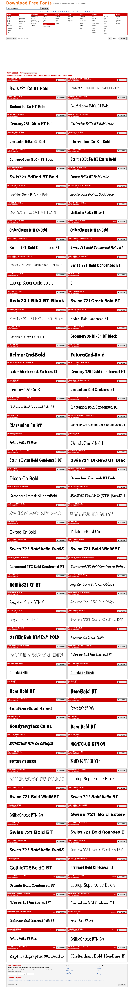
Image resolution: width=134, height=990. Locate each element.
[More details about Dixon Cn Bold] (36, 477)
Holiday (118, 14)
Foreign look (34, 14)
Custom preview (11, 38)
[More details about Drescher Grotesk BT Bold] (97, 477)
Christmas (118, 21)
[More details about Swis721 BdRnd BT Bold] (36, 176)
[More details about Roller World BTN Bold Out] (36, 778)
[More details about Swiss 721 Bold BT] (36, 832)
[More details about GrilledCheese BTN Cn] (36, 814)
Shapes (94, 32)
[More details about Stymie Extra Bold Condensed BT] (36, 460)
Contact (99, 968)
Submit (123, 38)
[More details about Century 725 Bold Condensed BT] (97, 371)
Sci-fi (44, 20)
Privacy (99, 974)
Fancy (9, 14)
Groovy (9, 20)
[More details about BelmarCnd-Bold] (36, 353)
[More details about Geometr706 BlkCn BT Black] (97, 336)
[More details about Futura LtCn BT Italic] (97, 708)
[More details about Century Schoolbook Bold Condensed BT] (36, 371)
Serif (69, 18)
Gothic (57, 14)
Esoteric (94, 25)
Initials (20, 25)
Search (45, 8)
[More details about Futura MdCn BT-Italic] (36, 938)
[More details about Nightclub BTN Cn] (97, 743)
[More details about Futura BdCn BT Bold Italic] (97, 176)
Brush (81, 21)
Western (9, 25)
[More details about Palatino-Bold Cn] (97, 531)
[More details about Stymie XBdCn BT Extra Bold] (97, 159)
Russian (33, 23)
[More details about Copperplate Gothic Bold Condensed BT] (97, 424)
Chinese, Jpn (34, 16)
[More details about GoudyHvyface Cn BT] (36, 725)
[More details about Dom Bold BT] (36, 690)
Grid (20, 26)
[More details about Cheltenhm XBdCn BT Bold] (97, 212)
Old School (10, 21)
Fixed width (70, 20)
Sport (105, 19)
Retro (20, 23)
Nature (105, 18)
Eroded (9, 27)
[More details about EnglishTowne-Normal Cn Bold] (36, 708)
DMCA (98, 972)
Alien (93, 16)
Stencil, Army (22, 21)
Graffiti (81, 25)
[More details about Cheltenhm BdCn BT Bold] (36, 141)
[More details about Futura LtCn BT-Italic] (97, 920)
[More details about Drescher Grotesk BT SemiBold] (36, 495)
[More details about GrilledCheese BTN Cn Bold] (36, 229)
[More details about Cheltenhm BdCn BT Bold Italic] (97, 123)
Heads (105, 21)
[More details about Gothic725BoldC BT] (36, 867)
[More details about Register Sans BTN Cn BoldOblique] (97, 194)
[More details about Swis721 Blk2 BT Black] (36, 300)
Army (105, 30)
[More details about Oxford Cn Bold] (36, 531)
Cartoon (9, 16)
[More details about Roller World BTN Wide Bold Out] (36, 654)
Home (67, 968)
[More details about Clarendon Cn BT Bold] (97, 141)
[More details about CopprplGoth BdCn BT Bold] (36, 159)
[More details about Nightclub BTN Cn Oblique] (36, 743)
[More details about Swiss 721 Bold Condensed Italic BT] (97, 247)
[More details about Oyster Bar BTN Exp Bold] (36, 637)
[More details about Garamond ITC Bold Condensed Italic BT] (97, 566)
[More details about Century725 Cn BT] (36, 389)
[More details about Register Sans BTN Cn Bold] (36, 194)
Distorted (9, 28)
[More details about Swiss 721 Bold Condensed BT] (36, 247)
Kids (105, 23)
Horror (9, 32)
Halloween (118, 20)
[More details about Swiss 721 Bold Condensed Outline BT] (36, 265)
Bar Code (106, 16)
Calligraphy (82, 16)
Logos (105, 26)
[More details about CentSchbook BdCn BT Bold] (97, 105)
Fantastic (94, 27)
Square (45, 16)
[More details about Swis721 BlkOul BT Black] (36, 318)
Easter (117, 18)
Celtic (56, 20)
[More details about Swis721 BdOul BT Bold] (36, 212)
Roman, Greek (35, 21)
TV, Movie (106, 25)
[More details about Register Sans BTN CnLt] (36, 619)
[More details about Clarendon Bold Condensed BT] (97, 407)
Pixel (66, 980)
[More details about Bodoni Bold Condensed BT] (97, 318)
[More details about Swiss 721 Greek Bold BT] (97, 300)
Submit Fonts (69, 970)
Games (93, 30)
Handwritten (83, 20)
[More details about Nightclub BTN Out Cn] (97, 513)
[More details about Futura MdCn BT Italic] (36, 442)
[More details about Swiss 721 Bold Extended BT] (97, 814)
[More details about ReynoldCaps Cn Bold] (97, 761)
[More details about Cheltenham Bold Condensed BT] (97, 389)
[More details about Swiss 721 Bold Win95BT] (97, 548)
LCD (44, 18)
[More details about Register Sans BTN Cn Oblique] (97, 584)
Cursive (46, 980)
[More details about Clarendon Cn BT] (36, 424)
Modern (57, 18)
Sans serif (70, 16)
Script (81, 14)
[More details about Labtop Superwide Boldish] (36, 283)
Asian (93, 20)
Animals (94, 18)
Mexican (33, 20)
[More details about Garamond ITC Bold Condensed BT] (36, 566)
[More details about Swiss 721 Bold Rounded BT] (97, 832)
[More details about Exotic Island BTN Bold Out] (36, 513)
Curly (8, 23)
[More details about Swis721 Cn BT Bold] (36, 88)
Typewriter (22, 19)
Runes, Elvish (95, 23)
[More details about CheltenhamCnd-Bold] (97, 283)
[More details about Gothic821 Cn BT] (36, 584)
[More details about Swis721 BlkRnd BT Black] (97, 460)
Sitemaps (68, 972)
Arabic (33, 18)
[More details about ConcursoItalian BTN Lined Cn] (97, 672)
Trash (81, 23)
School (81, 18)
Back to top (122, 984)
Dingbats (94, 14)
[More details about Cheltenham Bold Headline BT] (97, 956)
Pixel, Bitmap (46, 26)
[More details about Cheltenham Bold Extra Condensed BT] (97, 654)
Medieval (57, 16)
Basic (69, 14)
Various (21, 28)
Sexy (105, 28)
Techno (45, 14)
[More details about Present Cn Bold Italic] (97, 637)
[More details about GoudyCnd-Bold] (97, 442)
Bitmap (45, 24)
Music (105, 32)
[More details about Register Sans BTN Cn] (36, 601)
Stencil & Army (83, 980)
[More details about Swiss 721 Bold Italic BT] (97, 796)
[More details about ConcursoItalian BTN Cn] (36, 672)
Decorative (22, 18)
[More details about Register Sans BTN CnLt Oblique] (97, 601)
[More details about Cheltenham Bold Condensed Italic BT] (36, 407)
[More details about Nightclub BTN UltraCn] (36, 761)
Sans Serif (11, 980)
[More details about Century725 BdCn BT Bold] (36, 123)
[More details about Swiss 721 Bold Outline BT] (97, 619)
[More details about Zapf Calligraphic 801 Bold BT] (36, 956)
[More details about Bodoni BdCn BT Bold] (36, 105)
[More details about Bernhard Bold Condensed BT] (97, 867)
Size (110, 38)
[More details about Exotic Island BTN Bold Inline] (97, 495)
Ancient (93, 21)
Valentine (118, 16)
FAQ (98, 970)
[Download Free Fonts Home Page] (29, 3)
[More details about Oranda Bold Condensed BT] (36, 885)
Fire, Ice (21, 16)
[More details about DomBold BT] (97, 690)
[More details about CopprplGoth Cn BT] (36, 336)
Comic (8, 18)
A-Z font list (69, 974)
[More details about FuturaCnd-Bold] (97, 353)
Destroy (9, 30)
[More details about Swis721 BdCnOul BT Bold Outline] (97, 88)
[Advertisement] (67, 56)
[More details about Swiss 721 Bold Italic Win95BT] (36, 548)
